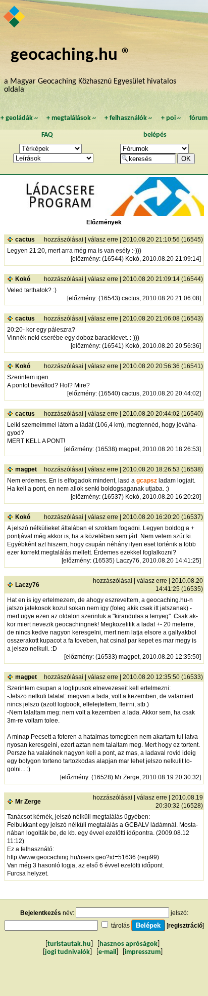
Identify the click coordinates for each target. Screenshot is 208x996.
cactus (25, 239)
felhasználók (128, 118)
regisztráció (185, 925)
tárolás (120, 925)
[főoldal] (15, 17)
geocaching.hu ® (71, 55)
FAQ (47, 135)
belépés (155, 135)
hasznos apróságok (128, 944)
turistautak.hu (69, 944)
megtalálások (71, 118)
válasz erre (103, 239)
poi (171, 118)
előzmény (85, 258)
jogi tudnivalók (67, 952)
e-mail (107, 952)
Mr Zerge (28, 801)
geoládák (19, 118)
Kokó (22, 279)
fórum (198, 118)
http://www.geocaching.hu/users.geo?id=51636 (71, 857)
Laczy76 (27, 584)
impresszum (143, 952)
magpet (26, 469)
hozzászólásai (63, 239)
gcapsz (146, 480)
